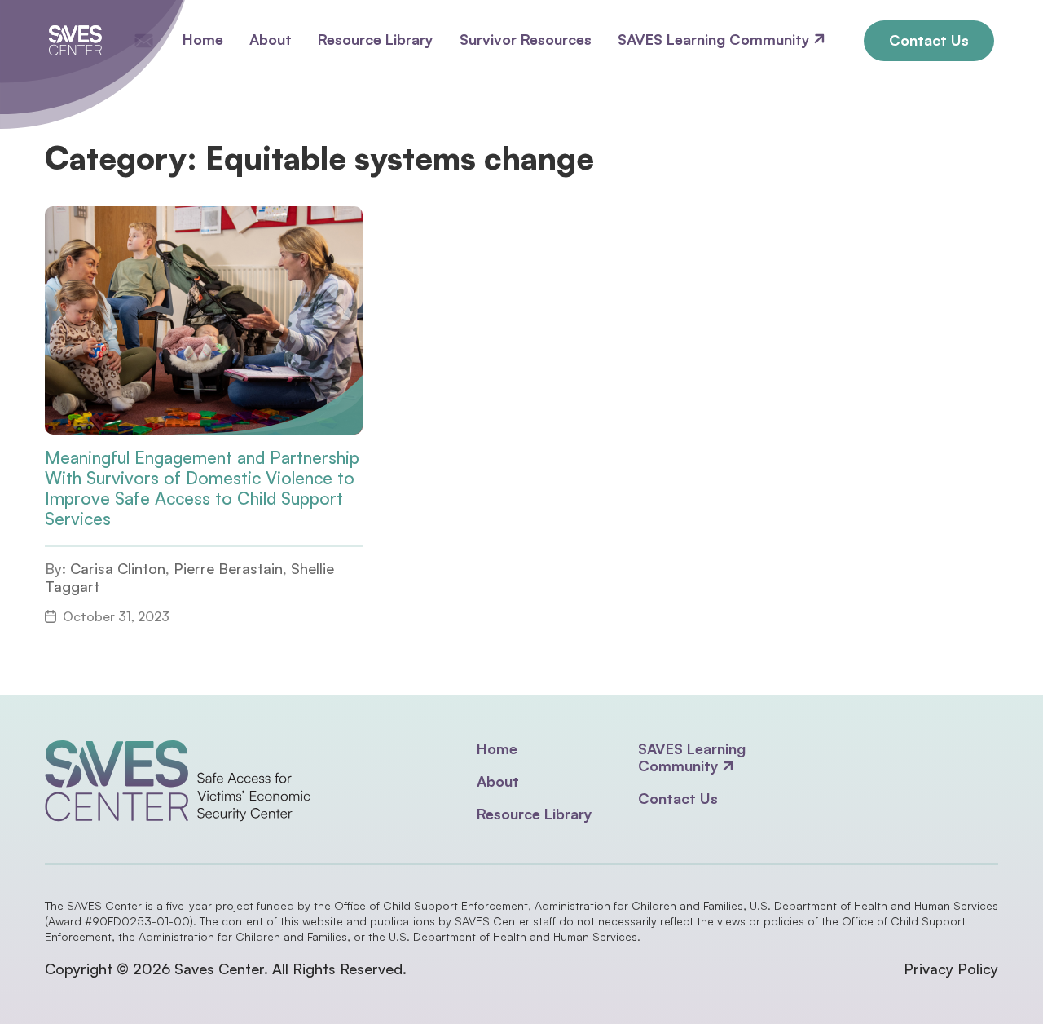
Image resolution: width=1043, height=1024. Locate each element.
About (270, 39)
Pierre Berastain (228, 568)
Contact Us (929, 40)
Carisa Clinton (117, 568)
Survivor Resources (526, 39)
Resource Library (375, 39)
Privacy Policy (951, 969)
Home (203, 39)
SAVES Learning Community (716, 39)
